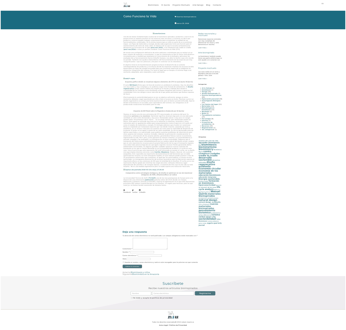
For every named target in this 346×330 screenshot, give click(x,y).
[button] (127, 191)
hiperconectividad (207, 185)
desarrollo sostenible (205, 158)
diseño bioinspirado (210, 93)
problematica (215, 213)
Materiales (206, 106)
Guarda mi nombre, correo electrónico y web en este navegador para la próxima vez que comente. (161, 262)
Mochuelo (205, 111)
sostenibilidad (207, 218)
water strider (203, 223)
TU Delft (152, 178)
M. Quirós (165, 5)
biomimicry (206, 149)
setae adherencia (205, 215)
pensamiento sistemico (207, 211)
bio (200, 145)
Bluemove (165, 152)
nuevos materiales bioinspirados (208, 206)
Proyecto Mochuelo (181, 5)
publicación (149, 180)
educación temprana (207, 177)
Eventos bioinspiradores (186, 17)
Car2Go (158, 152)
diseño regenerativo (207, 163)
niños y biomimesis (204, 204)
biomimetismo (208, 146)
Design (204, 92)
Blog (208, 5)
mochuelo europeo (213, 198)
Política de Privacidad (178, 325)
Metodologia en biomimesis (208, 109)
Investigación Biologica (211, 101)
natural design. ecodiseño (210, 202)
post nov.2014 (129, 49)
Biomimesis (153, 5)
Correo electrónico (130, 255)
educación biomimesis (210, 175)
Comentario (127, 249)
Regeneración (207, 128)
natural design (208, 199)
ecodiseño (205, 166)
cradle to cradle (208, 155)
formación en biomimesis (209, 182)
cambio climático (205, 152)
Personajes (206, 119)
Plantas (205, 120)
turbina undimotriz (213, 221)
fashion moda (203, 181)
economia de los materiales (208, 171)
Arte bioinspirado (206, 53)
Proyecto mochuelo (207, 68)
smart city (211, 217)
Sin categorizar (208, 129)
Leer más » (202, 48)
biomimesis (206, 90)
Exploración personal (210, 99)
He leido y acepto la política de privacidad (152, 298)
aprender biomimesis (209, 142)
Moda (204, 113)
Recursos (205, 126)
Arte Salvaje (198, 5)
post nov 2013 (157, 47)
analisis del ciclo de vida (208, 141)
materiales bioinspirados (210, 194)
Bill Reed (133, 85)
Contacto (217, 5)
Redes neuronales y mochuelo (207, 34)
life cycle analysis (209, 188)
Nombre (126, 252)
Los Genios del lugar (210, 104)
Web (124, 259)
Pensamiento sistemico (211, 115)
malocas (208, 192)
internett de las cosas (208, 187)
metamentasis (203, 198)
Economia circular (210, 168)
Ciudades (214, 153)
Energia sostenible (209, 178)
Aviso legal (163, 325)
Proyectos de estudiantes (207, 123)
